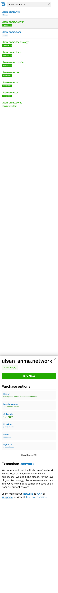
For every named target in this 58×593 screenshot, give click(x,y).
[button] (29, 376)
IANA (39, 493)
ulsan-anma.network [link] (27, 361)
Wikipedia (7, 497)
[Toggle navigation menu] (54, 4)
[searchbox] (29, 4)
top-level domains (36, 497)
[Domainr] (3, 4)
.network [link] (27, 464)
